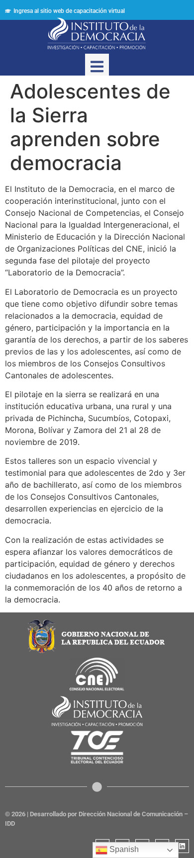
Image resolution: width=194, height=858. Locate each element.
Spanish (123, 849)
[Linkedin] (182, 846)
